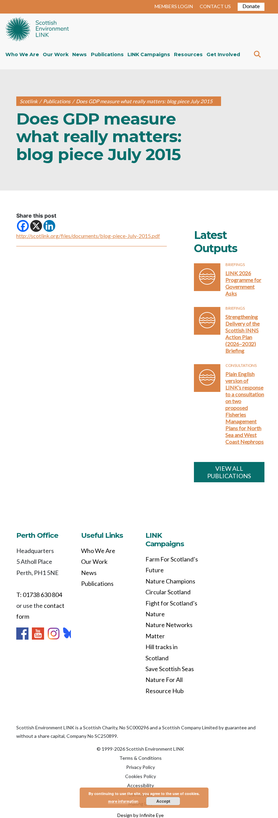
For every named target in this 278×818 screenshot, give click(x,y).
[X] (36, 226)
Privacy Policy (140, 767)
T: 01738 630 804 (39, 594)
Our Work (55, 54)
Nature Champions (170, 581)
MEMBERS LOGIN (174, 6)
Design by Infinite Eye (140, 815)
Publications (107, 54)
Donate (251, 6)
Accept (163, 801)
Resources (188, 54)
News (79, 54)
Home (37, 30)
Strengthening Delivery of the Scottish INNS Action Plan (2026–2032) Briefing (242, 333)
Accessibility (140, 785)
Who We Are (22, 54)
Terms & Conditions (140, 758)
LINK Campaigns (148, 54)
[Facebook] (23, 226)
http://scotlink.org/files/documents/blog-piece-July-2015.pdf (88, 236)
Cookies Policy (140, 776)
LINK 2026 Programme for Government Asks (243, 283)
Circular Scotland (168, 592)
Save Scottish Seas (169, 668)
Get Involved (223, 54)
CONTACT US (215, 6)
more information (123, 801)
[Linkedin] (49, 226)
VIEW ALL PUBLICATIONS (229, 472)
